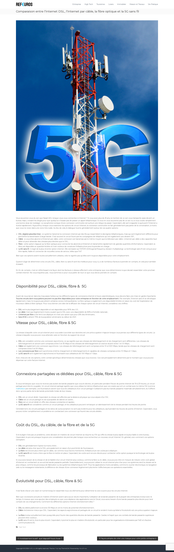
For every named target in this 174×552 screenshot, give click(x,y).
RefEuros (32, 548)
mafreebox (20, 389)
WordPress (83, 548)
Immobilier (121, 4)
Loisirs (111, 4)
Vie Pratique (153, 4)
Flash (57, 548)
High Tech (89, 4)
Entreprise (76, 4)
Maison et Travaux (137, 4)
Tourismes (100, 4)
